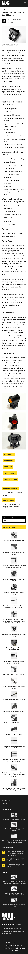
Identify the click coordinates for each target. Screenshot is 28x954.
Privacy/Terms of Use (10, 948)
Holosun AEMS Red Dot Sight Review (12, 494)
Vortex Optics (11, 479)
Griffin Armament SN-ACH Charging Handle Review (11, 506)
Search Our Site (8, 517)
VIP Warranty (10, 473)
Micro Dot (9, 461)
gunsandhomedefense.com (13, 945)
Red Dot (8, 467)
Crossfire (9, 454)
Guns (3, 9)
